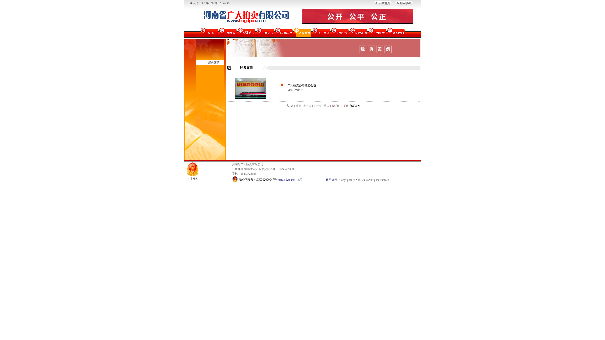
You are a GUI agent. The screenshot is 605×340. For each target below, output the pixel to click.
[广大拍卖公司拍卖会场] (250, 97)
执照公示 (331, 180)
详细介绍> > (295, 90)
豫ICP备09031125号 (290, 180)
